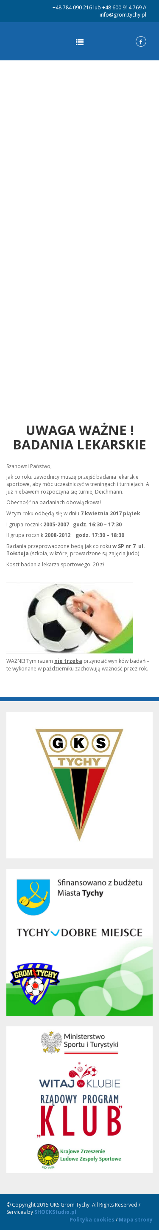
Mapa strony (136, 1219)
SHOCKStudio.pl (55, 1212)
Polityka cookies (92, 1219)
